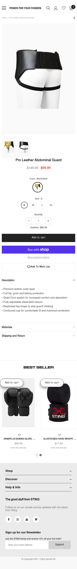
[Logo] (25, 8)
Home (4, 18)
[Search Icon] (48, 8)
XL (51, 205)
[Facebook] (8, 519)
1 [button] (37, 455)
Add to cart (12, 383)
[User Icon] (56, 8)
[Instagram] (18, 519)
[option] (38, 79)
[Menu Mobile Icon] (4, 8)
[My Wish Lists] (64, 8)
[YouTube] (27, 519)
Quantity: (38, 215)
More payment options (38, 257)
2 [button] (40, 455)
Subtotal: (34, 228)
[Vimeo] (36, 519)
